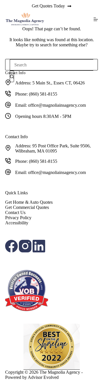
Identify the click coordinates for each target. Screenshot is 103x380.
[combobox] (51, 65)
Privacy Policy (18, 217)
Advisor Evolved (43, 377)
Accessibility (16, 222)
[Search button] (12, 76)
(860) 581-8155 (43, 94)
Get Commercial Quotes (27, 207)
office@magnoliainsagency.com (57, 105)
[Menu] (96, 19)
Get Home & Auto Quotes (29, 202)
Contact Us (15, 212)
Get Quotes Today (48, 5)
